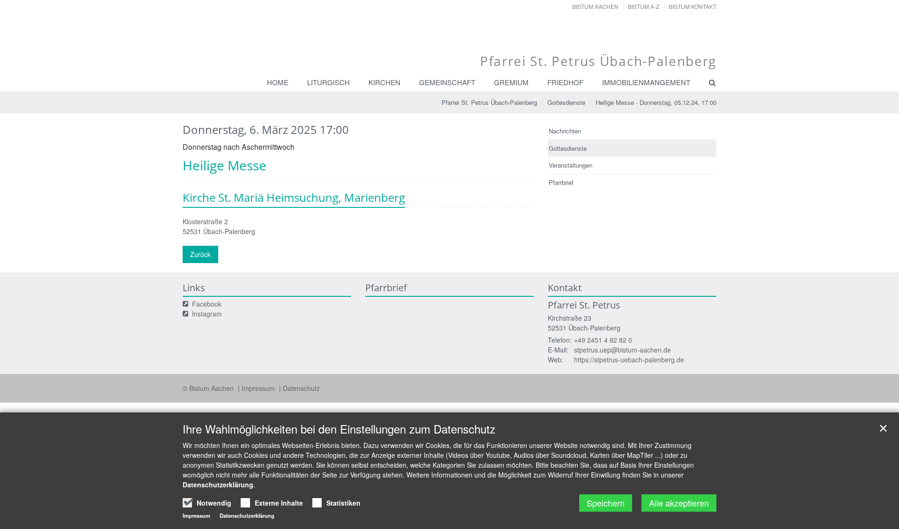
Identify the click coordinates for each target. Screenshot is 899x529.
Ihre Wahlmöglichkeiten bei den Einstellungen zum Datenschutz (339, 429)
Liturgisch (328, 82)
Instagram (207, 313)
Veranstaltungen (570, 165)
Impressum (259, 388)
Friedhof (565, 82)
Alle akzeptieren (679, 503)
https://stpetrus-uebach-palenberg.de (629, 359)
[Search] (708, 82)
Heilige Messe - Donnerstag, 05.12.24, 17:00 (656, 102)
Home (277, 82)
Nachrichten (565, 130)
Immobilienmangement (646, 82)
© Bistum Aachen (209, 388)
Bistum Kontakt (692, 6)
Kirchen (384, 82)
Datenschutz (301, 388)
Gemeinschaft (447, 82)
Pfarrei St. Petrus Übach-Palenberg (489, 102)
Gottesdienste (566, 102)
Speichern (606, 503)
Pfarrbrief (561, 182)
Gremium (511, 82)
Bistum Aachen (595, 6)
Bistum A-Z (643, 6)
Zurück (200, 254)
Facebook (206, 304)
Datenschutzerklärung (218, 484)
